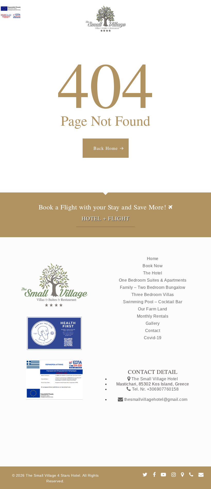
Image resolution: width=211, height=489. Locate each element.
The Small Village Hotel (154, 379)
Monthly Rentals (153, 316)
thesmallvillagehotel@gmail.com (155, 399)
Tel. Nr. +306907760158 (155, 389)
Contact (152, 330)
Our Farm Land (152, 309)
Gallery (153, 323)
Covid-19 (153, 338)
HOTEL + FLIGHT (105, 218)
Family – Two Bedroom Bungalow (153, 287)
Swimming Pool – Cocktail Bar (152, 302)
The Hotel (152, 273)
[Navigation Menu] (201, 5)
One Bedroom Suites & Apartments (153, 280)
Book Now (153, 266)
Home (153, 258)
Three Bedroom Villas (152, 294)
